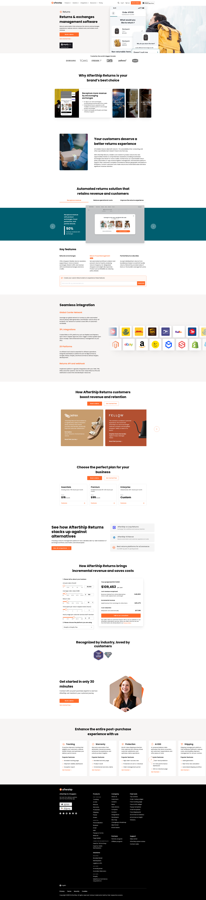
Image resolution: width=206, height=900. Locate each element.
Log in (122, 3)
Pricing (101, 3)
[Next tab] (153, 226)
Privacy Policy (127, 623)
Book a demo (136, 3)
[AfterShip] (57, 3)
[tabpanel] (103, 238)
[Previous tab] (52, 226)
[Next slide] (156, 429)
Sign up (127, 3)
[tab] (74, 200)
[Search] (118, 3)
